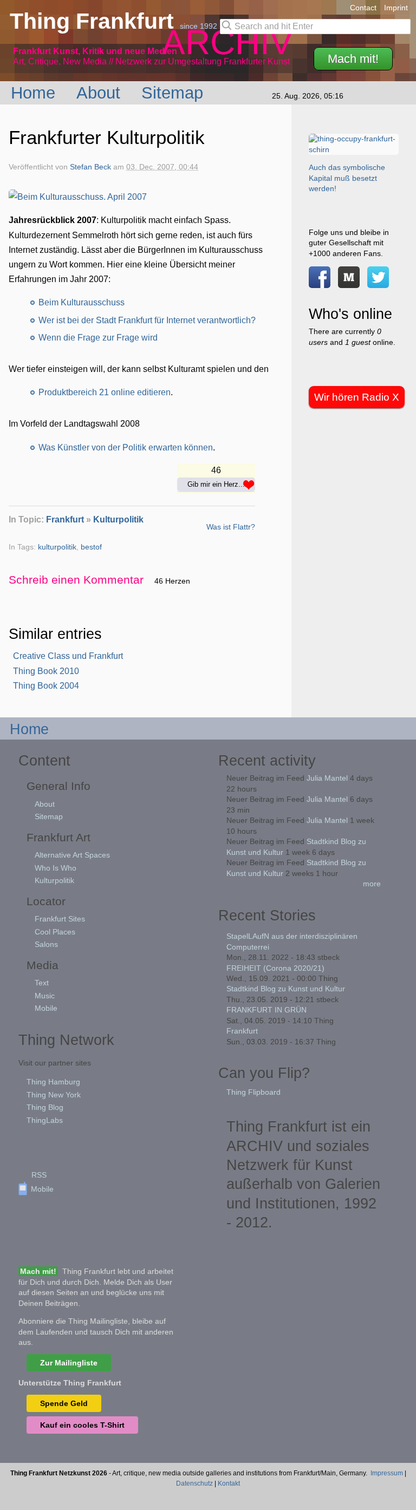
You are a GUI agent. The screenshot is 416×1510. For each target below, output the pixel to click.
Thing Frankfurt (95, 21)
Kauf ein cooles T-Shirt (82, 1425)
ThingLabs (45, 1120)
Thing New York (54, 1094)
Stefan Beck (90, 167)
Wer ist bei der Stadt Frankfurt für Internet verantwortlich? (147, 320)
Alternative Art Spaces (72, 855)
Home (35, 92)
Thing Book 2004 (46, 685)
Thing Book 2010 (46, 671)
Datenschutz (194, 1483)
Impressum (386, 1473)
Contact (363, 7)
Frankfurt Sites (60, 918)
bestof (91, 547)
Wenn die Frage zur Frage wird (98, 337)
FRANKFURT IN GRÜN (266, 1009)
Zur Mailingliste (69, 1362)
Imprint (396, 7)
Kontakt (229, 1483)
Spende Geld (64, 1403)
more (372, 883)
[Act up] (354, 149)
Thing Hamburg (53, 1081)
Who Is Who (55, 868)
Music (45, 995)
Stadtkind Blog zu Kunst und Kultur (285, 988)
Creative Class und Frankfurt (68, 656)
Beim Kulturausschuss (81, 302)
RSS (39, 1175)
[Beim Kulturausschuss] (78, 196)
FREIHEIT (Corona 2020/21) (275, 968)
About (100, 92)
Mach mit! (353, 59)
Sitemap (174, 92)
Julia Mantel (327, 778)
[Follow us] (378, 282)
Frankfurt (65, 519)
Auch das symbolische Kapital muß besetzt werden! (347, 178)
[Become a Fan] (319, 282)
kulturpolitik (57, 547)
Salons (46, 944)
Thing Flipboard (253, 1092)
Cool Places (55, 931)
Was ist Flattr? (230, 526)
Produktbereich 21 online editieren (104, 392)
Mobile (46, 1008)
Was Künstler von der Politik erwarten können (125, 447)
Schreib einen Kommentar (76, 579)
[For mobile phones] (349, 282)
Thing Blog (45, 1107)
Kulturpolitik (118, 519)
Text (42, 982)
